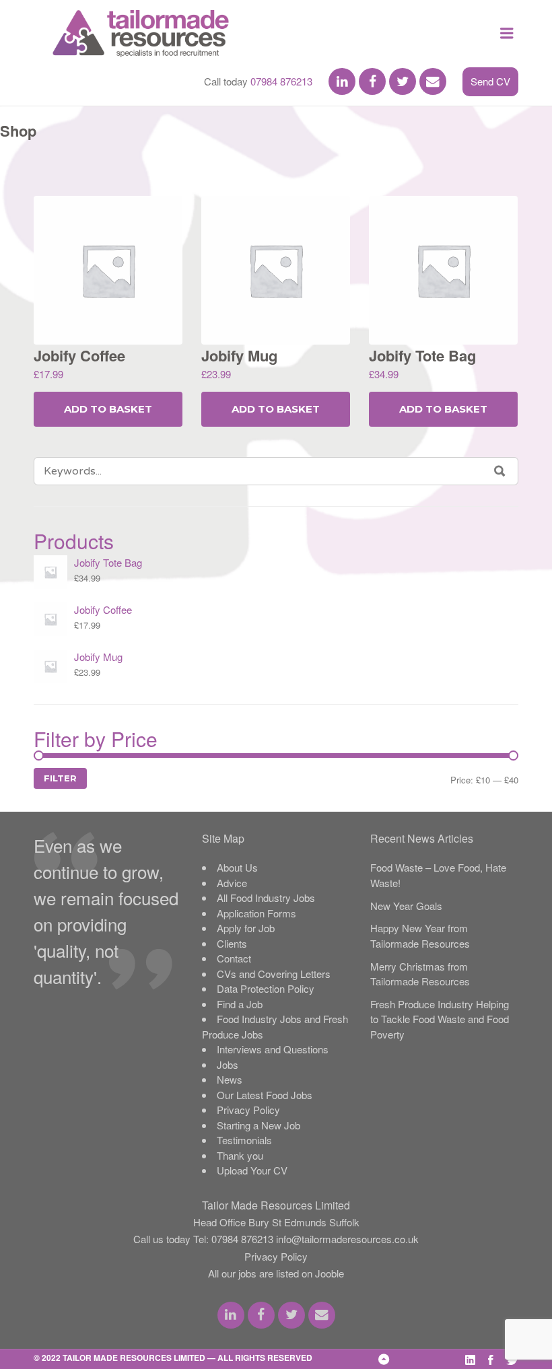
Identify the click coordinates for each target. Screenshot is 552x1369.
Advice (232, 883)
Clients (232, 943)
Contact (234, 958)
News (229, 1079)
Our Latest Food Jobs (264, 1095)
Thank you (240, 1155)
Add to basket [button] (108, 408)
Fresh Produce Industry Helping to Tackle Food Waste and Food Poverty (439, 1019)
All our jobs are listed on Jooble (276, 1273)
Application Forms (256, 913)
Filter (60, 778)
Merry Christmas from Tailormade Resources (420, 974)
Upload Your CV (252, 1170)
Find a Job (240, 1004)
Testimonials (244, 1140)
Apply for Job (246, 928)
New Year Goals (406, 906)
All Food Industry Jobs (266, 897)
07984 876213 (281, 81)
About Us (237, 867)
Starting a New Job (258, 1125)
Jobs (227, 1064)
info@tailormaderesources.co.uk (347, 1239)
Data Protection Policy (265, 988)
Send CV (490, 81)
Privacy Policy (248, 1109)
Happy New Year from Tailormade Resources (420, 935)
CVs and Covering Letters (274, 974)
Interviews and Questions (273, 1049)
